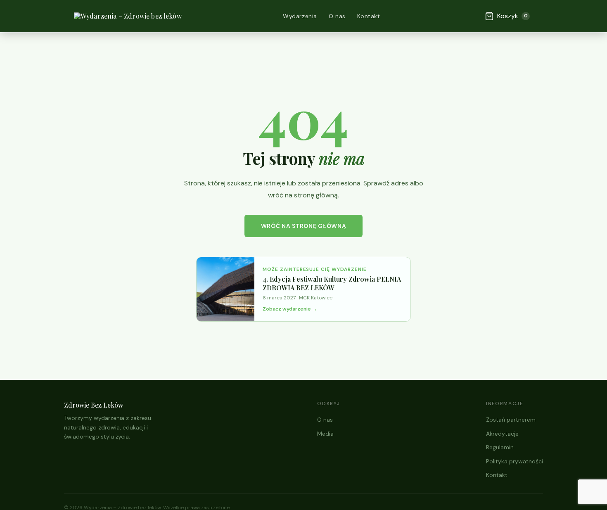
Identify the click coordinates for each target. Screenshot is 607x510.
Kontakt (368, 16)
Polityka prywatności (514, 461)
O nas (337, 16)
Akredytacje (502, 433)
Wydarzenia (300, 16)
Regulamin (500, 447)
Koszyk (512, 16)
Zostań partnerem (511, 419)
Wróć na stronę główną (303, 226)
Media (325, 433)
